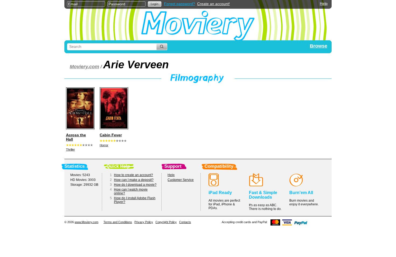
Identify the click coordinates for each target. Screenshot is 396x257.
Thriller (70, 149)
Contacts (185, 222)
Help (324, 3)
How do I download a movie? (135, 185)
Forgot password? (179, 4)
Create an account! (213, 4)
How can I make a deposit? (134, 180)
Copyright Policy (166, 222)
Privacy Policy (143, 222)
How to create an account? (133, 175)
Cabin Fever (111, 135)
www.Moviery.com (86, 222)
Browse (318, 46)
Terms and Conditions (117, 222)
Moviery (198, 24)
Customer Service (181, 180)
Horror (104, 145)
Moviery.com (84, 66)
